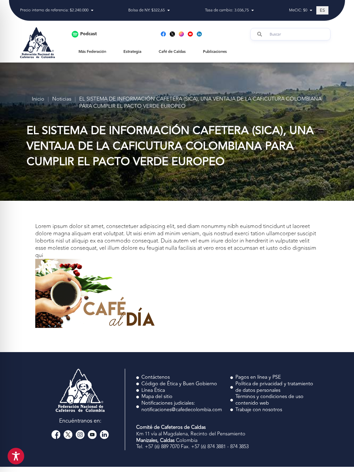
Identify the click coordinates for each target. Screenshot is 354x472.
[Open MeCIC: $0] (311, 10)
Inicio (38, 99)
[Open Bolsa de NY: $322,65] (168, 10)
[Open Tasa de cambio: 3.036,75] (252, 10)
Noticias (61, 99)
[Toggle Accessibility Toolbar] (16, 456)
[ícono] (172, 34)
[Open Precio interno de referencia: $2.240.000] (92, 10)
